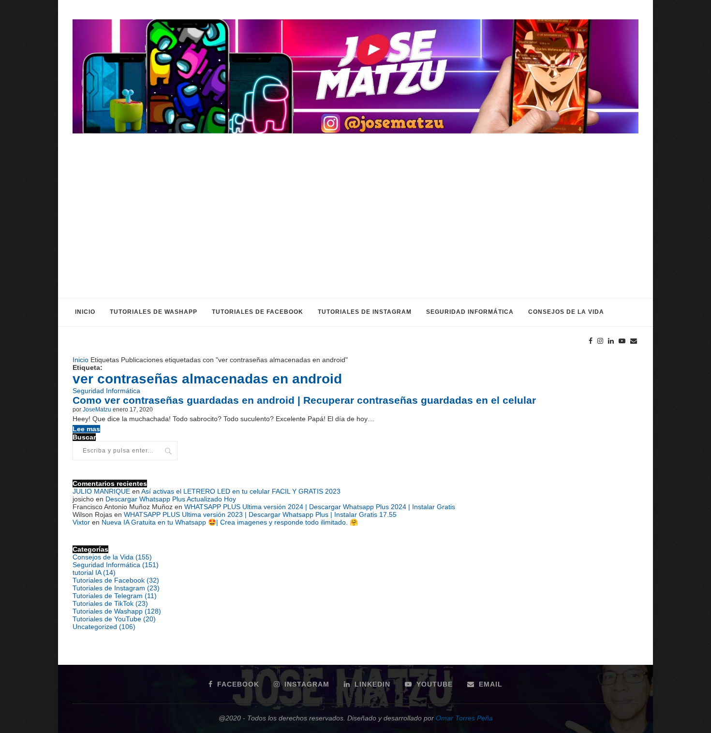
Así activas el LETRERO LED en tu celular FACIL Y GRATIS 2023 (241, 491)
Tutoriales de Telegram (115, 596)
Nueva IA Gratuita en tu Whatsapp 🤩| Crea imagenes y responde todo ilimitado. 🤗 (230, 522)
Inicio (85, 311)
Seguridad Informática (470, 311)
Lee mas (86, 429)
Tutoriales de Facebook (257, 311)
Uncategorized (104, 626)
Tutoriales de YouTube (114, 619)
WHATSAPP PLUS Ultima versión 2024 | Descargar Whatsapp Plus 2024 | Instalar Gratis (319, 507)
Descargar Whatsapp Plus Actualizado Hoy (170, 499)
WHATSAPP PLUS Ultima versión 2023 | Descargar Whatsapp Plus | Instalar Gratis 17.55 (260, 514)
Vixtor (81, 522)
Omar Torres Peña (464, 718)
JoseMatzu (97, 409)
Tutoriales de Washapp (153, 311)
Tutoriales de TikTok (110, 603)
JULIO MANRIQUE (101, 491)
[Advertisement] (355, 225)
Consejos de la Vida (566, 311)
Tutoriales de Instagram (365, 311)
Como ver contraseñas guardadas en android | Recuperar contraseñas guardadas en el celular (304, 400)
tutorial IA (94, 572)
